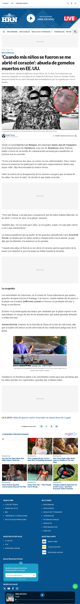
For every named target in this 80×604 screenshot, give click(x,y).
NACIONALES (24, 32)
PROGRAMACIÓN (50, 527)
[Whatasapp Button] (75, 586)
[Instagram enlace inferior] (17, 588)
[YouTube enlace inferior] (9, 588)
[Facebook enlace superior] (71, 3)
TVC (12, 3)
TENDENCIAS (59, 32)
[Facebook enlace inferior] (13, 588)
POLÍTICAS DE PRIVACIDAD (15, 519)
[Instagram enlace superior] (75, 3)
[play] (42, 595)
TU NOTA (5, 3)
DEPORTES (47, 523)
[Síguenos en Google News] (56, 426)
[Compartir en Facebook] (41, 426)
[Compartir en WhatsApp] (46, 426)
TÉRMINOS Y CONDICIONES (16, 516)
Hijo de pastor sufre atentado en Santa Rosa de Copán (42, 417)
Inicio (3, 50)
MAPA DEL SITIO (11, 508)
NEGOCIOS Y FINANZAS (41, 32)
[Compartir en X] (51, 426)
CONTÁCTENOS (11, 504)
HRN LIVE (47, 531)
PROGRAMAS (12, 32)
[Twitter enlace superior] (68, 3)
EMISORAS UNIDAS (22, 3)
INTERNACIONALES (51, 519)
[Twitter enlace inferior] (4, 588)
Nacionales (10, 50)
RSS (6, 512)
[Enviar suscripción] (34, 575)
